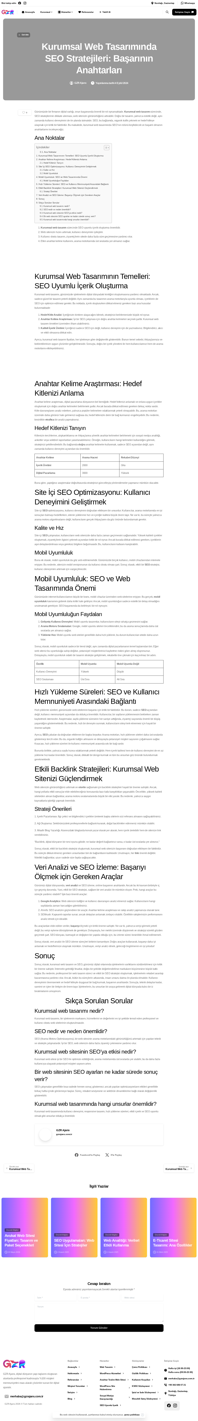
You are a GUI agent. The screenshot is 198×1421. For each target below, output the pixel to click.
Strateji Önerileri (50, 191)
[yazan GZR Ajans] (6, 1203)
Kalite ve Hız (49, 170)
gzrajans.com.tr (64, 1134)
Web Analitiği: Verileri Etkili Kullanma (121, 1242)
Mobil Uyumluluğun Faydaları (56, 180)
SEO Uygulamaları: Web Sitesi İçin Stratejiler (74, 1242)
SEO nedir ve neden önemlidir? (57, 209)
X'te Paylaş (116, 1155)
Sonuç (42, 199)
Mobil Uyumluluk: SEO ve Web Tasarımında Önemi (63, 177)
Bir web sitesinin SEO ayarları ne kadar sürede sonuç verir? (69, 216)
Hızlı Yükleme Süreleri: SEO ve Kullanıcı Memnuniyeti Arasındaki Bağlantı (74, 184)
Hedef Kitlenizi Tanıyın (53, 163)
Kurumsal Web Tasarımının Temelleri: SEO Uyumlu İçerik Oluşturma (71, 155)
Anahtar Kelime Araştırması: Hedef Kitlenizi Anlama (63, 159)
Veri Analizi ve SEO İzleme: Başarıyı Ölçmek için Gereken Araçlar (69, 195)
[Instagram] (25, 3)
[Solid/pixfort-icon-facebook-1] (169, 1406)
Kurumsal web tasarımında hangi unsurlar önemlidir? (66, 219)
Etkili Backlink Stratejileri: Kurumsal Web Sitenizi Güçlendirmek (68, 188)
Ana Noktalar (50, 152)
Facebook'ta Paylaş (90, 1155)
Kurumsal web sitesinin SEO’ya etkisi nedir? (62, 213)
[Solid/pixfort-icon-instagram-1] (175, 1406)
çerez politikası (132, 1414)
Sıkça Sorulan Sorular (49, 202)
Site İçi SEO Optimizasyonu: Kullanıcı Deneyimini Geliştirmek (67, 166)
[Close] (142, 1414)
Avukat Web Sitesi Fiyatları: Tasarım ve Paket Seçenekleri (21, 1240)
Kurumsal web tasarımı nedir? (56, 206)
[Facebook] (19, 3)
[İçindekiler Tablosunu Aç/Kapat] (105, 147)
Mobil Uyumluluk (50, 173)
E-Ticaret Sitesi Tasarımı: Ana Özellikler (172, 1242)
